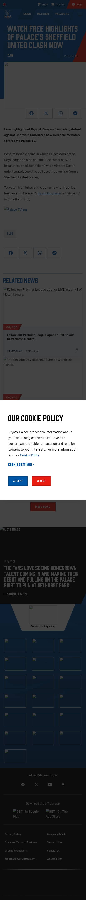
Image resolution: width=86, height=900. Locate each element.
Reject (41, 481)
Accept (18, 481)
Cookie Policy (30, 455)
